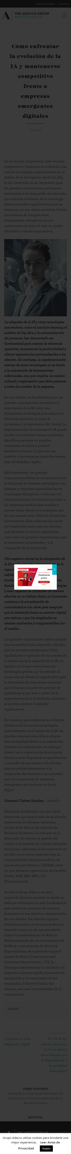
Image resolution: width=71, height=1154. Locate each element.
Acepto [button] (46, 1148)
